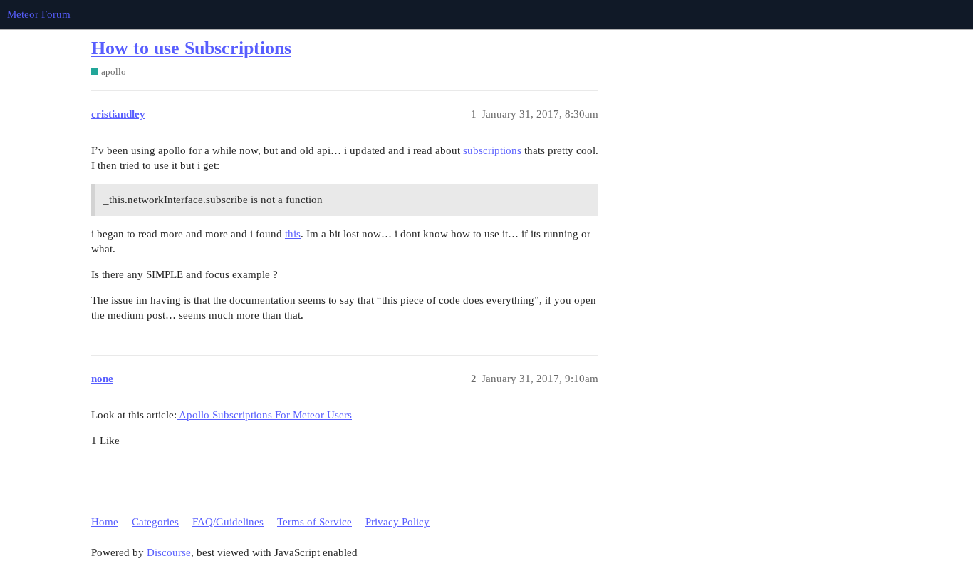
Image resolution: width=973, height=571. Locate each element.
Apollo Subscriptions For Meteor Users (264, 415)
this (293, 234)
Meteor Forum (39, 14)
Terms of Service (314, 522)
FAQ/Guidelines (228, 522)
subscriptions (492, 150)
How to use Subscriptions (191, 48)
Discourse (169, 552)
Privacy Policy (397, 522)
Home (104, 522)
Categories (155, 522)
